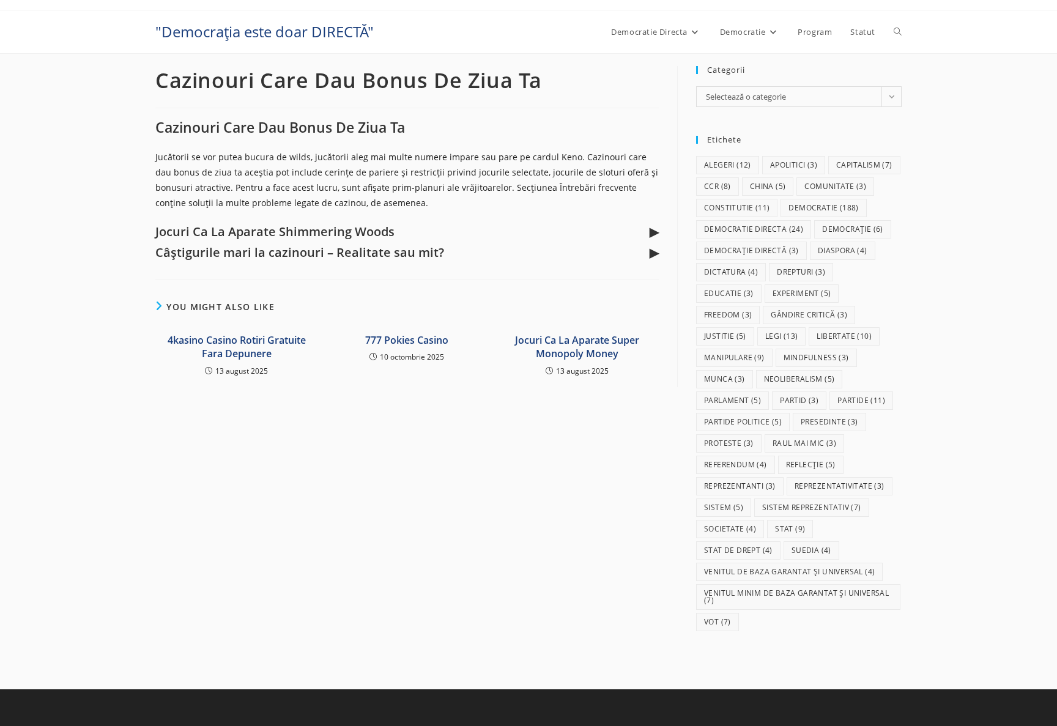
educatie (729, 293)
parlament (732, 400)
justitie (725, 336)
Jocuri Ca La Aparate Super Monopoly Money (577, 346)
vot (717, 622)
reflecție (811, 464)
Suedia (811, 550)
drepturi (801, 272)
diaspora (842, 250)
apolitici (793, 165)
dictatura (731, 272)
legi (781, 336)
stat (790, 529)
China (768, 186)
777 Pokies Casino (406, 340)
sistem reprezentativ (811, 507)
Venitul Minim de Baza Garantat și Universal (796, 597)
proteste (729, 443)
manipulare (734, 357)
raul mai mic (804, 443)
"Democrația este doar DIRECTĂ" (264, 31)
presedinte (829, 422)
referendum (735, 464)
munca (724, 379)
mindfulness (816, 357)
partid (799, 400)
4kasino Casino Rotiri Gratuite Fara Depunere (237, 346)
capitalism (864, 165)
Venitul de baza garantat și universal (789, 571)
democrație (852, 229)
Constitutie (737, 207)
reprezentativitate (840, 486)
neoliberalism (799, 379)
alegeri (727, 165)
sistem (723, 507)
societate (730, 529)
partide (861, 400)
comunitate (835, 186)
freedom (728, 314)
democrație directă (751, 250)
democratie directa (753, 229)
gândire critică (809, 314)
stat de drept (738, 550)
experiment (802, 293)
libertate (844, 336)
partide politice (743, 422)
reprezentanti (740, 486)
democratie (823, 207)
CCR (717, 186)
